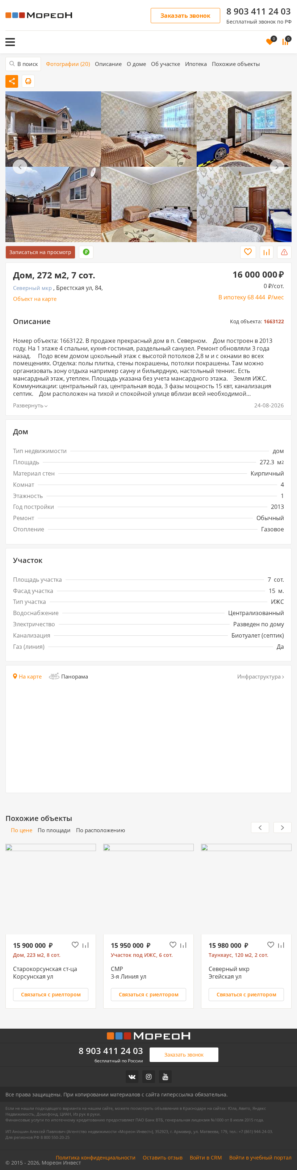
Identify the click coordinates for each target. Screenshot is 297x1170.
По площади (54, 830)
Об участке (165, 64)
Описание (108, 64)
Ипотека (196, 64)
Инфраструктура (259, 676)
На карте (30, 676)
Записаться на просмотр (40, 252)
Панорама (74, 676)
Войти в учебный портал (260, 1157)
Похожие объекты (236, 64)
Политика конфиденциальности (95, 1157)
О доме (136, 64)
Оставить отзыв (163, 1157)
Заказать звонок (185, 16)
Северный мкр (32, 288)
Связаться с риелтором (51, 994)
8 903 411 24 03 (258, 11)
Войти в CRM (206, 1157)
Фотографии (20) (68, 64)
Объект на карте (35, 298)
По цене (21, 830)
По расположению (100, 830)
